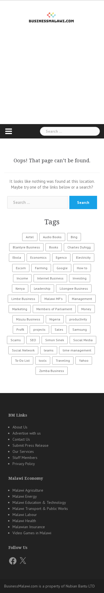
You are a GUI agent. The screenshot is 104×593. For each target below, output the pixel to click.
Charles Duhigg (79, 247)
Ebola (16, 257)
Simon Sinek (54, 340)
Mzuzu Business (28, 319)
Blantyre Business (26, 247)
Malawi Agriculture (27, 490)
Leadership (42, 288)
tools (43, 360)
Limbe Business (23, 299)
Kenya (20, 288)
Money (86, 309)
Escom (21, 268)
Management (82, 299)
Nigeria (54, 319)
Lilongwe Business (74, 288)
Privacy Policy (23, 463)
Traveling (63, 360)
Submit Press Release (30, 445)
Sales (59, 329)
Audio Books (52, 237)
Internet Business (50, 278)
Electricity (83, 257)
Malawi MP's (53, 299)
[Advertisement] (52, 83)
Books (53, 247)
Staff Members (24, 457)
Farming (41, 268)
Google (62, 268)
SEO (33, 340)
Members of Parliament (54, 309)
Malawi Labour (24, 514)
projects (39, 329)
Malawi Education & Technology (39, 502)
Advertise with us (26, 433)
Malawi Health (24, 520)
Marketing (19, 309)
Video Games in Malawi (31, 532)
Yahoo (83, 360)
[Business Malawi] (52, 16)
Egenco (61, 257)
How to (82, 268)
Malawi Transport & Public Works (40, 508)
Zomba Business (51, 371)
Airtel (30, 237)
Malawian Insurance (28, 526)
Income (22, 278)
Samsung (79, 329)
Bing (74, 237)
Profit (20, 329)
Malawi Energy (24, 496)
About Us (19, 427)
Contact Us (21, 439)
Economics (38, 257)
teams (49, 350)
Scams (16, 340)
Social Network (23, 350)
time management (77, 350)
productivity (78, 319)
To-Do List (22, 360)
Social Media (83, 340)
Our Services (23, 451)
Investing (80, 278)
